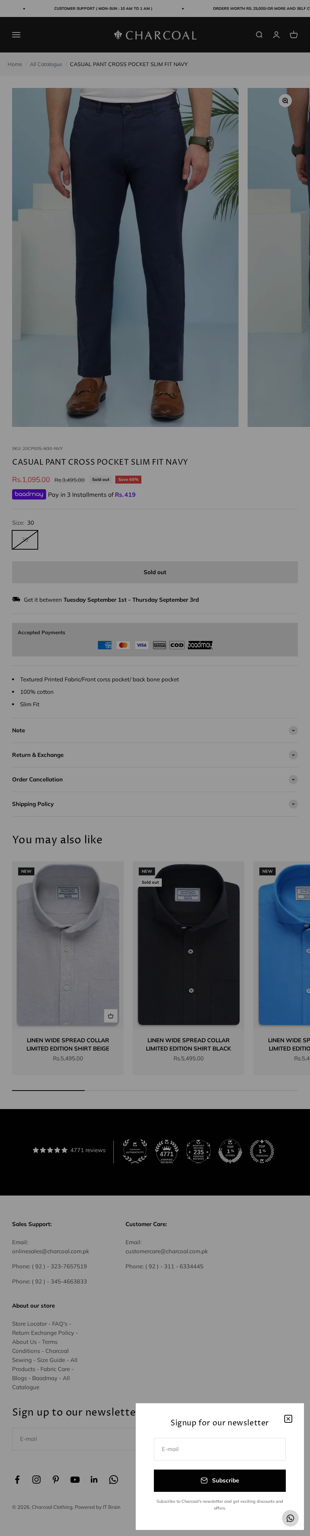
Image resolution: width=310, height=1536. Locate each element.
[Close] (288, 1418)
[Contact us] (290, 1518)
